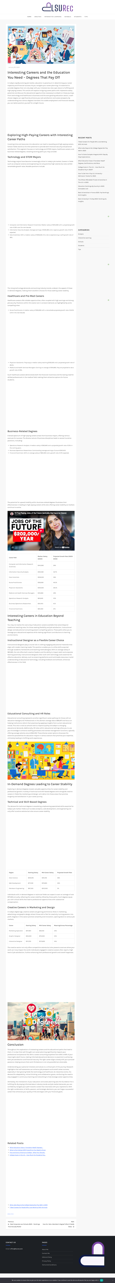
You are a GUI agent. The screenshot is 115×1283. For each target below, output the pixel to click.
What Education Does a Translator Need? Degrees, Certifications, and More (91, 162)
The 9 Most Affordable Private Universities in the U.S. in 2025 (92, 181)
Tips (86, 16)
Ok (101, 1280)
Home (29, 16)
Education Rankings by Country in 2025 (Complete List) (91, 187)
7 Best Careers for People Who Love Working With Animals (92, 143)
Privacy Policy (46, 1261)
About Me (45, 1249)
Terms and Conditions (49, 1265)
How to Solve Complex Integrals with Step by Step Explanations (93, 156)
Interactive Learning (52, 16)
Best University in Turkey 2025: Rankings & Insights (92, 200)
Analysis (37, 16)
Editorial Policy (47, 1257)
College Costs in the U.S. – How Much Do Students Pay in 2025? (91, 168)
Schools (68, 16)
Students (77, 16)
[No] (113, 1280)
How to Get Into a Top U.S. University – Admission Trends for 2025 (90, 175)
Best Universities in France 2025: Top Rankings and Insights (93, 194)
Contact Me (46, 1253)
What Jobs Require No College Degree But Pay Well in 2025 (93, 149)
